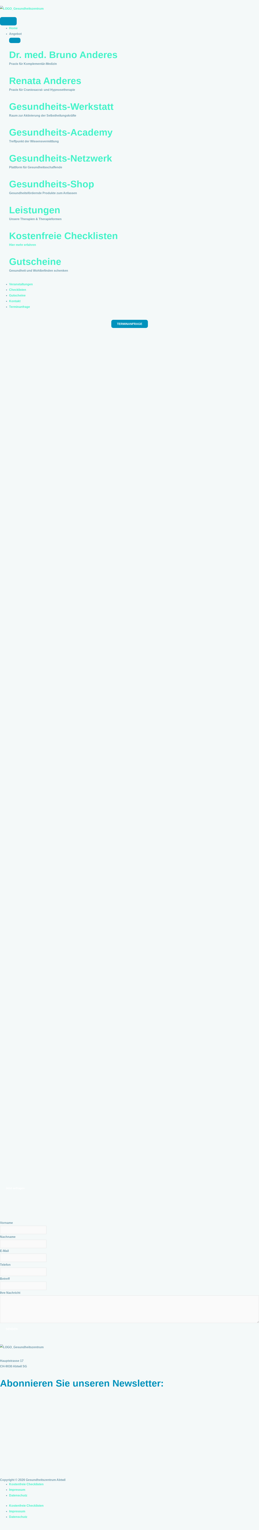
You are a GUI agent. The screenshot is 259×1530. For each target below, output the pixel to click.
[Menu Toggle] (8, 21)
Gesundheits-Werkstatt (61, 106)
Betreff (5, 1278)
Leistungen (34, 210)
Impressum (17, 1489)
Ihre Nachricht (10, 1292)
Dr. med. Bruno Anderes (63, 54)
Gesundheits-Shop (51, 184)
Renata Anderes (45, 80)
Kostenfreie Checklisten (63, 236)
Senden (12, 1329)
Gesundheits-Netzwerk (60, 158)
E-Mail (4, 1250)
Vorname (6, 1222)
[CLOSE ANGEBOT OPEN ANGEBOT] (14, 40)
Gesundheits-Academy (61, 132)
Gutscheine (35, 261)
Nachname (8, 1236)
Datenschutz (18, 1495)
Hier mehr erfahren (22, 244)
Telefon (5, 1264)
